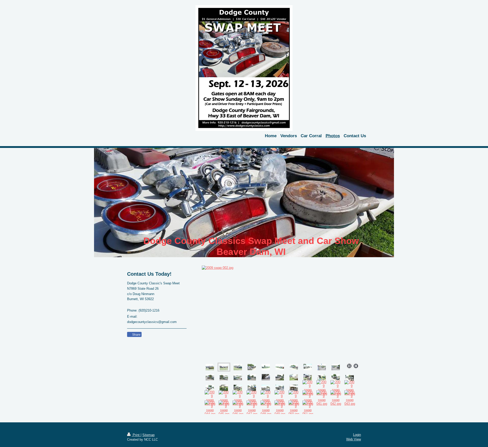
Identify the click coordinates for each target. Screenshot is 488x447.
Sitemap (148, 435)
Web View (353, 439)
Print (136, 435)
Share (136, 334)
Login (357, 435)
